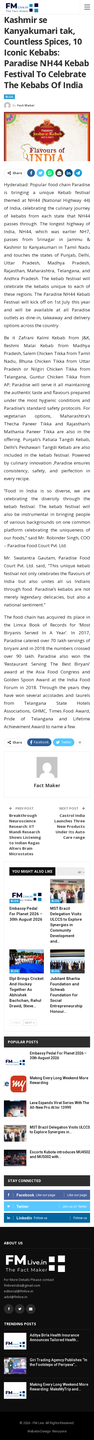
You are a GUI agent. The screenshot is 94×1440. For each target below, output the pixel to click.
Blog (9, 97)
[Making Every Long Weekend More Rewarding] (15, 1084)
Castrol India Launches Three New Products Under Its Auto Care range (69, 826)
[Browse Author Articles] (47, 767)
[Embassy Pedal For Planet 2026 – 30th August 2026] (26, 891)
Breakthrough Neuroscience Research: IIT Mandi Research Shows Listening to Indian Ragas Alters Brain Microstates (25, 834)
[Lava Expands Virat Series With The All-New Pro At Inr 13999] (15, 1108)
